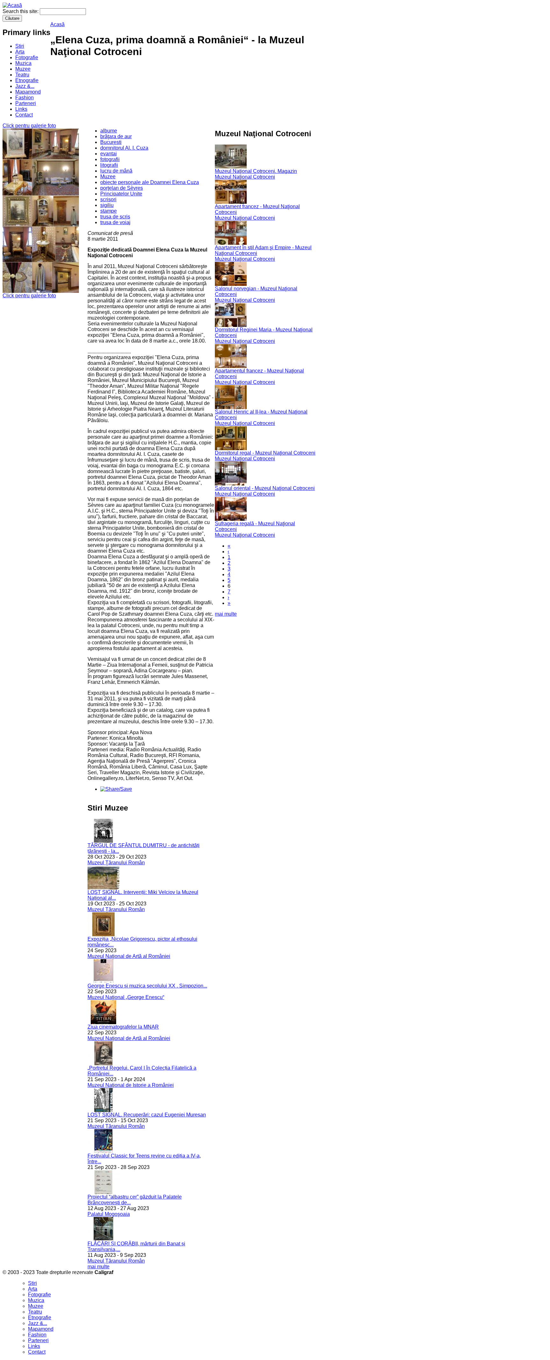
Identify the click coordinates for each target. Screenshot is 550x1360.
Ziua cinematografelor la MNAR (123, 1027)
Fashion (24, 97)
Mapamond (28, 92)
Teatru (22, 74)
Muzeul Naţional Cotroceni (245, 177)
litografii (109, 165)
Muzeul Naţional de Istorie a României (131, 1085)
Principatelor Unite (121, 193)
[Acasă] (12, 5)
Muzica (23, 63)
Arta (20, 51)
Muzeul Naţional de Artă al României (129, 956)
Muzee (23, 69)
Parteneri (25, 103)
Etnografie (27, 80)
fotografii (110, 159)
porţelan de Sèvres (121, 188)
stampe (108, 211)
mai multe (98, 1266)
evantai (108, 153)
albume (108, 130)
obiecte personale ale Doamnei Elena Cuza (149, 182)
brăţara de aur (116, 136)
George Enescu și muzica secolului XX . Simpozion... (147, 985)
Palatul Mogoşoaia (109, 1214)
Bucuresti (111, 142)
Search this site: (21, 11)
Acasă (57, 24)
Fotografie (26, 57)
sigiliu (107, 205)
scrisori (108, 199)
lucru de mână (116, 171)
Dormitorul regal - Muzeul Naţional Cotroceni (265, 453)
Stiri (19, 46)
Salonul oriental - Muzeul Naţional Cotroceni (265, 488)
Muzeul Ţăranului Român (116, 862)
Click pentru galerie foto (29, 125)
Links (21, 109)
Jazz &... (24, 86)
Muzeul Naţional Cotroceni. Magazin (256, 171)
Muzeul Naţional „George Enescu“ (126, 997)
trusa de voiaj (115, 222)
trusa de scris (115, 216)
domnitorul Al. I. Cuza (124, 148)
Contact (24, 114)
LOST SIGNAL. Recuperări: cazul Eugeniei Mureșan (147, 1114)
